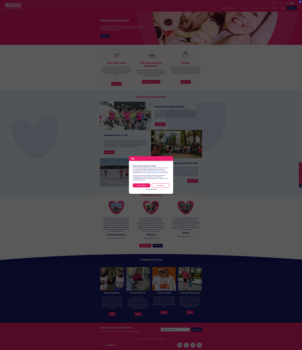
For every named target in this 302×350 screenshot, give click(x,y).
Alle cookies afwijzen (151, 189)
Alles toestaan (141, 185)
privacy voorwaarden (152, 172)
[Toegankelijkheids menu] (300, 2)
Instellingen (160, 185)
